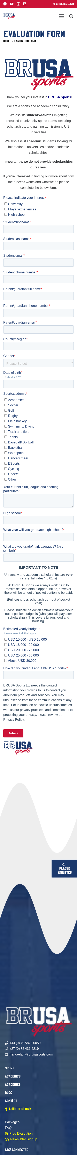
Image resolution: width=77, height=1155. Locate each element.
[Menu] (61, 16)
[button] (71, 16)
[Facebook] (5, 4)
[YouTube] (12, 4)
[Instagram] (18, 4)
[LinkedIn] (24, 4)
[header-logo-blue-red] (9, 16)
